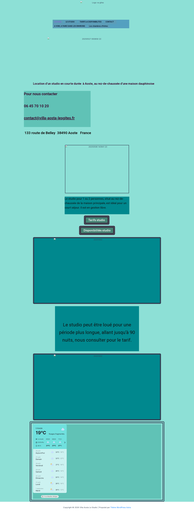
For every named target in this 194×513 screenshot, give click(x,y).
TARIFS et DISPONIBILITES (90, 22)
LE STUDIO (70, 22)
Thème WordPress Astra (120, 507)
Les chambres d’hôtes (98, 26)
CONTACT (110, 22)
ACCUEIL (58, 22)
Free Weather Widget (50, 496)
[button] (70, 22)
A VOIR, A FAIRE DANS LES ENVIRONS (69, 26)
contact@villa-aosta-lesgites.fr (49, 118)
